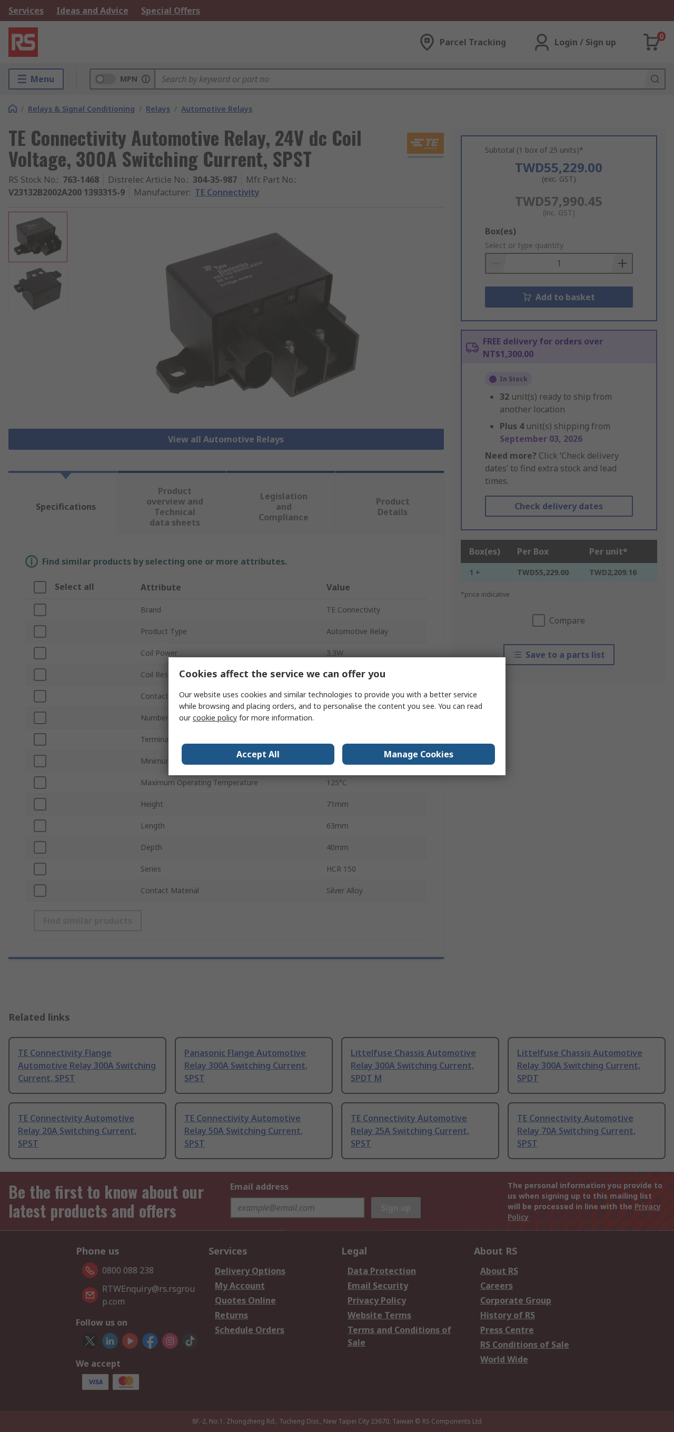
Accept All (258, 754)
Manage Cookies (418, 754)
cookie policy (215, 718)
